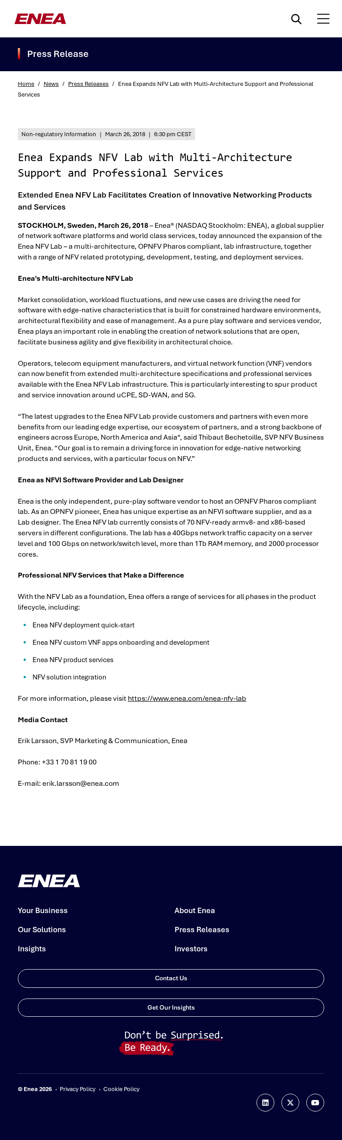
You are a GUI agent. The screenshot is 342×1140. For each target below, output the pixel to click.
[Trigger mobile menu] (323, 19)
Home (26, 84)
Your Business (43, 910)
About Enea (195, 910)
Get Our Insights (171, 1007)
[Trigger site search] (298, 19)
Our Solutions (42, 929)
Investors (191, 949)
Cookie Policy (121, 1089)
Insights (32, 949)
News (51, 84)
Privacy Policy (77, 1089)
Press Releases (88, 84)
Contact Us (171, 978)
